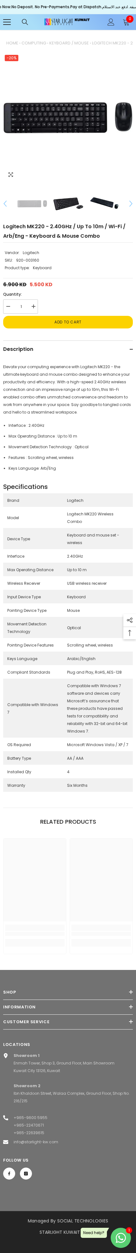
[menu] (7, 22)
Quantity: (12, 294)
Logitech (31, 252)
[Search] (25, 22)
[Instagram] (26, 1174)
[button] (5, 203)
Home (12, 43)
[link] (35, 934)
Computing (34, 43)
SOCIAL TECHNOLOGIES (82, 1221)
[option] (68, 118)
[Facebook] (9, 1174)
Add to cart (68, 322)
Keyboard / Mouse (69, 43)
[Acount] (111, 22)
